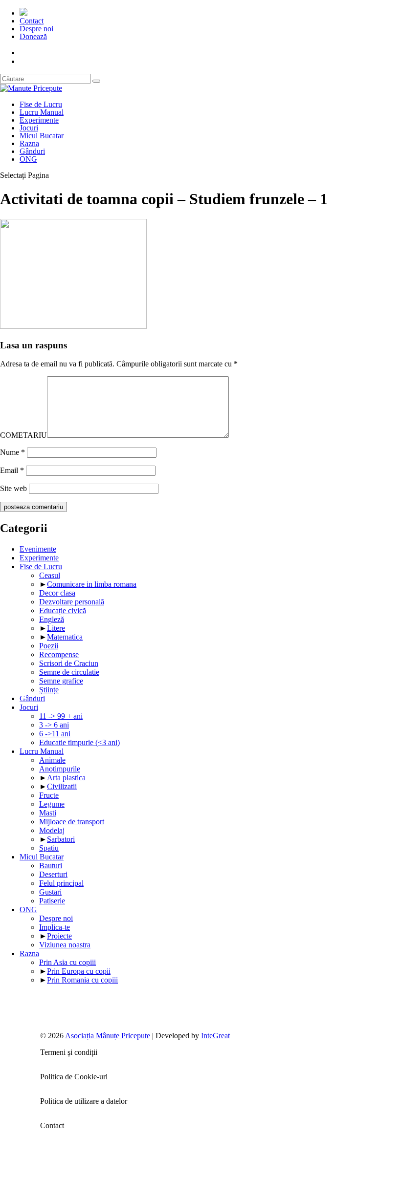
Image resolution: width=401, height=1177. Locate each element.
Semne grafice (61, 681)
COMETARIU (23, 435)
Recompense (59, 654)
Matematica (65, 637)
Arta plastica (66, 777)
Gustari (50, 892)
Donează (33, 36)
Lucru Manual (42, 112)
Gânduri (32, 151)
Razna (29, 143)
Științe (49, 689)
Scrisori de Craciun (68, 663)
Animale (52, 760)
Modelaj (52, 830)
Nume (12, 452)
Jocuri (29, 128)
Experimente (39, 120)
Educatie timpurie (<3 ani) (79, 742)
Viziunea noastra (64, 945)
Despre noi (36, 28)
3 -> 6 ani (54, 725)
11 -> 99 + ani (61, 716)
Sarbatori (61, 839)
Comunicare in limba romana (91, 584)
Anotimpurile (59, 769)
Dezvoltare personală (71, 602)
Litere (56, 628)
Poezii (48, 646)
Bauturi (50, 865)
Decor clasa (57, 593)
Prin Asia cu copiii (67, 962)
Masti (47, 813)
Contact (32, 21)
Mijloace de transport (71, 821)
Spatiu (49, 848)
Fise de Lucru (41, 104)
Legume (52, 804)
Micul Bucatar (42, 135)
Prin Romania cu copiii (82, 980)
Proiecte (59, 936)
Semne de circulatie (69, 672)
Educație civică (62, 610)
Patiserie (52, 901)
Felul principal (61, 883)
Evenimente (38, 549)
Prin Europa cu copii (79, 971)
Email (12, 470)
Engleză (51, 619)
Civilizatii (62, 786)
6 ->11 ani (54, 733)
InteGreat (215, 1035)
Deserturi (53, 874)
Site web (13, 488)
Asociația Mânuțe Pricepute (107, 1035)
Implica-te (54, 927)
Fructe (49, 795)
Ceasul (49, 575)
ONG (28, 159)
